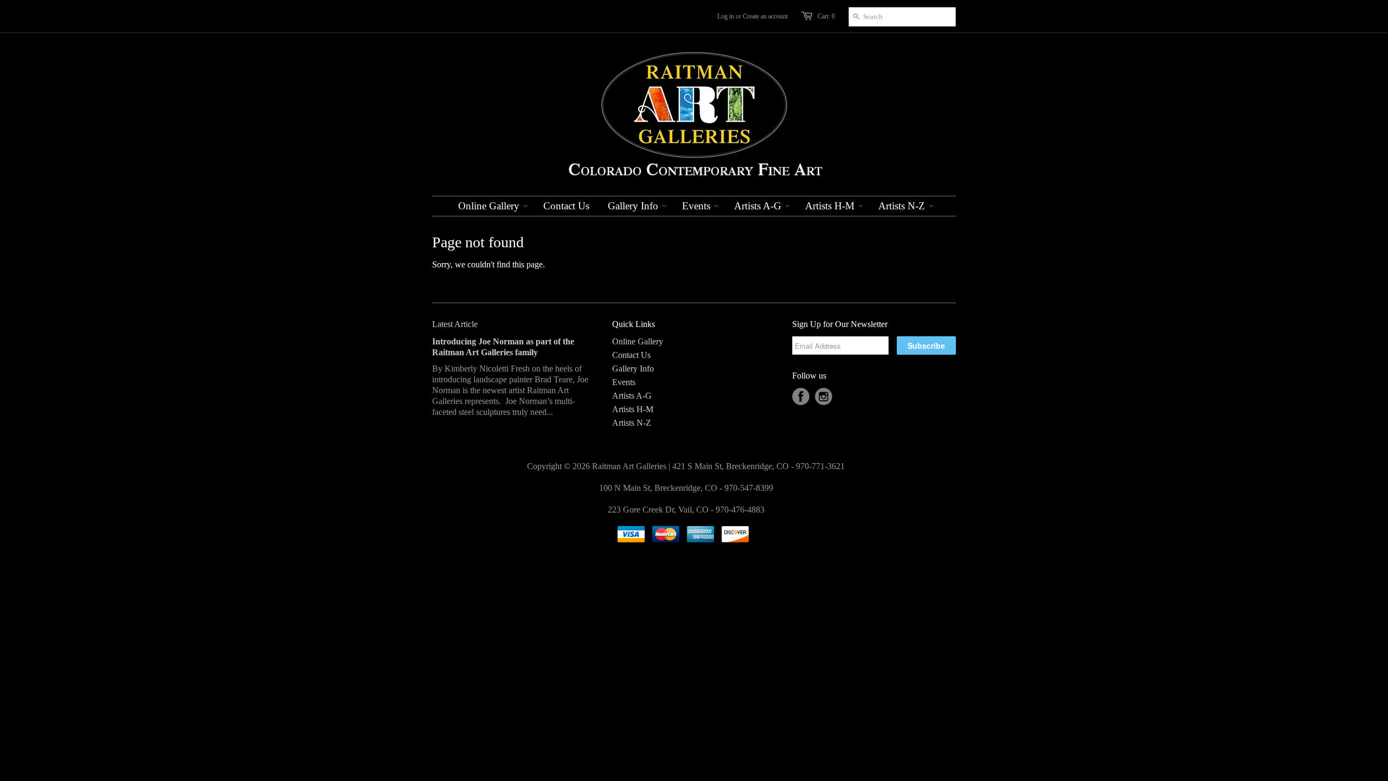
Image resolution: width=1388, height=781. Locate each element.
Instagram (823, 396)
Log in (725, 16)
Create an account (765, 16)
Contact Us (631, 355)
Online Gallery (637, 341)
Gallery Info (633, 368)
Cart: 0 (826, 16)
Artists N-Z (631, 422)
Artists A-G (632, 395)
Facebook (800, 396)
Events (623, 382)
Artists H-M (632, 409)
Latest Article (455, 324)
